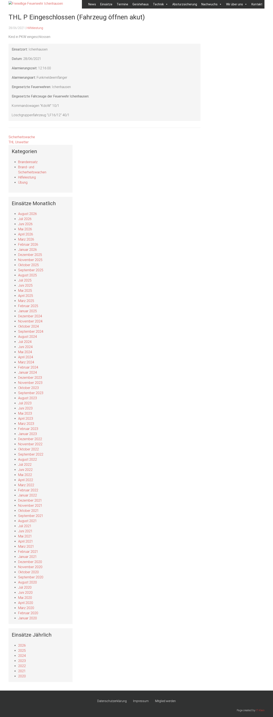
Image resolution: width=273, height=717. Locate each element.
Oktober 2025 (28, 265)
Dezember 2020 (30, 562)
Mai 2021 (25, 536)
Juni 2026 (25, 224)
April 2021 (25, 541)
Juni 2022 (25, 470)
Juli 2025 (25, 280)
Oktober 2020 (28, 572)
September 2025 (30, 270)
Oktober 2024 (28, 326)
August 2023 (27, 398)
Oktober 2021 (28, 511)
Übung (23, 182)
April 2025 (25, 296)
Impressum (141, 701)
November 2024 (30, 321)
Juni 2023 (25, 408)
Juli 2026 (25, 219)
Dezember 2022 (30, 439)
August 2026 (27, 214)
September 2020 (30, 577)
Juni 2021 (25, 531)
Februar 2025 (28, 306)
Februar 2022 (28, 490)
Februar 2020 (28, 613)
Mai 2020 (25, 598)
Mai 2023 (25, 413)
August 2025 (27, 275)
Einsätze (106, 4)
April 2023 (25, 419)
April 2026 (25, 234)
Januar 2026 (27, 250)
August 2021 (27, 521)
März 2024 (26, 362)
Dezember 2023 (30, 378)
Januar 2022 (27, 495)
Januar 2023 (27, 434)
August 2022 (27, 459)
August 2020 (27, 582)
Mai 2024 (25, 352)
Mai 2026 (25, 229)
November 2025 (30, 260)
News (92, 4)
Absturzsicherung (184, 4)
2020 (22, 676)
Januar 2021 (27, 557)
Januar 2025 (27, 311)
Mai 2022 (25, 475)
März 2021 (26, 546)
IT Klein (260, 710)
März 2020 (26, 608)
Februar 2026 (28, 244)
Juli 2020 (25, 587)
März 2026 (26, 239)
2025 (22, 651)
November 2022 (30, 444)
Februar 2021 (28, 552)
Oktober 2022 (28, 449)
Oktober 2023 (28, 388)
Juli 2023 (25, 403)
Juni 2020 (25, 593)
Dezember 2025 (30, 255)
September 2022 (30, 454)
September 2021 (30, 516)
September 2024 (30, 331)
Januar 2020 (27, 618)
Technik (158, 4)
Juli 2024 (25, 342)
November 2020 (30, 567)
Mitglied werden (165, 701)
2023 (22, 661)
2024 (22, 656)
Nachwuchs (209, 4)
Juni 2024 (25, 347)
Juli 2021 (25, 526)
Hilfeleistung (35, 28)
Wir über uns (234, 4)
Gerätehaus (140, 4)
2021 (22, 671)
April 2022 (25, 480)
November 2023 (30, 383)
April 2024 (25, 357)
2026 (22, 645)
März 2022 (26, 485)
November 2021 (30, 506)
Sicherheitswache (22, 137)
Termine (122, 4)
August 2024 (27, 337)
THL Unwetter (19, 142)
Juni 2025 (25, 285)
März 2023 (26, 424)
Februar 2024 (28, 367)
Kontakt (256, 4)
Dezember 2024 (30, 316)
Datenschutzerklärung (112, 701)
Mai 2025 (25, 291)
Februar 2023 (28, 429)
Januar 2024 (27, 372)
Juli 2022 (25, 465)
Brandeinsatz (28, 162)
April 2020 (25, 603)
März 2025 (26, 301)
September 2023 (30, 393)
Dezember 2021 (30, 500)
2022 (22, 666)
